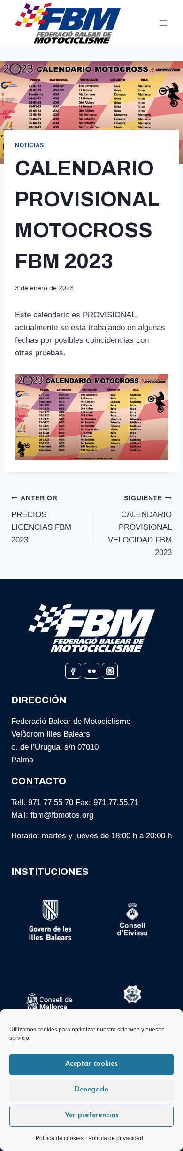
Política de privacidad (115, 1138)
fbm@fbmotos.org (61, 815)
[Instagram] (110, 671)
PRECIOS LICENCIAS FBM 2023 (41, 519)
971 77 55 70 (50, 802)
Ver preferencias (92, 1115)
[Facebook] (73, 671)
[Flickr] (91, 671)
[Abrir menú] (163, 23)
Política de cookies (60, 1138)
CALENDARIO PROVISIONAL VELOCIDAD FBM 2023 (140, 526)
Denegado (91, 1089)
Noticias (29, 145)
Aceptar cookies (91, 1064)
